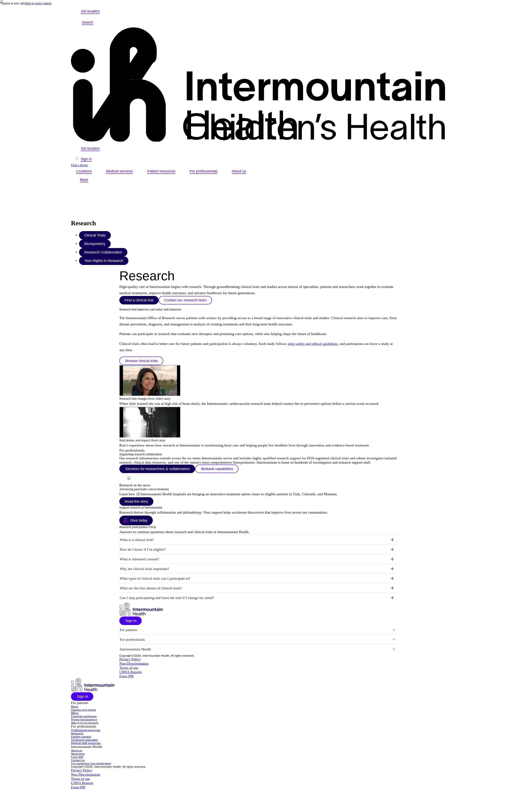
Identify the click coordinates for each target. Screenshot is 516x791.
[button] (258, 540)
